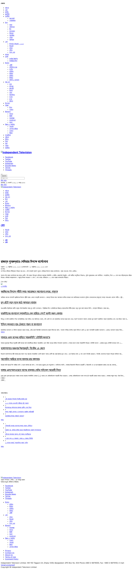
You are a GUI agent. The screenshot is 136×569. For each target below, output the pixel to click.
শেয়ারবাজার (12, 20)
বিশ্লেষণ (7, 103)
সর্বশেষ (7, 8)
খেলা (6, 42)
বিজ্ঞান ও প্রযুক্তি (10, 124)
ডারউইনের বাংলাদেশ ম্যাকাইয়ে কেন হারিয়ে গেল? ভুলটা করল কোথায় (31, 313)
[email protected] (8, 565)
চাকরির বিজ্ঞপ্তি (13, 59)
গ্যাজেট (11, 126)
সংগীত (11, 69)
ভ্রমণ (10, 122)
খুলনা (10, 93)
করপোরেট (11, 18)
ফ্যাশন (11, 114)
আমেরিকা (11, 35)
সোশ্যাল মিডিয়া (13, 129)
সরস (6, 143)
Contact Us (9, 553)
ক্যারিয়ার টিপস (13, 61)
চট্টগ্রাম (11, 86)
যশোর (10, 97)
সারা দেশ (7, 82)
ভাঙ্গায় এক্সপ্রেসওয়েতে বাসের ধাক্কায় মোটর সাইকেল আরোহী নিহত (31, 370)
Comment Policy (11, 559)
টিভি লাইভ (4, 180)
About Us (9, 555)
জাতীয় (6, 12)
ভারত (10, 25)
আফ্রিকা (11, 39)
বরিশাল (11, 101)
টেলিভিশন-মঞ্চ (13, 67)
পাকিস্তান (12, 27)
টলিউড (11, 78)
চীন (10, 29)
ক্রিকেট (11, 46)
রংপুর (10, 99)
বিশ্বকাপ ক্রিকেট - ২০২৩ (16, 44)
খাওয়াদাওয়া (12, 120)
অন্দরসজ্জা (11, 118)
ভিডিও (7, 139)
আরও (3, 378)
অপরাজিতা (8, 135)
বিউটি (10, 116)
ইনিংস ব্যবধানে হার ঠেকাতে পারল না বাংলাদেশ (21, 324)
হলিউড (11, 76)
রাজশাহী (11, 88)
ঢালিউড (11, 71)
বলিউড (11, 73)
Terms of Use (10, 557)
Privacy (8, 550)
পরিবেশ (7, 137)
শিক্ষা (6, 141)
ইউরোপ (11, 33)
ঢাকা (10, 84)
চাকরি (6, 56)
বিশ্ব (6, 23)
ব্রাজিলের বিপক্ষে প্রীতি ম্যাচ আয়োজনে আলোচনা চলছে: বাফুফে (29, 291)
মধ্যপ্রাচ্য (12, 31)
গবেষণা (11, 109)
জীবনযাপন (8, 112)
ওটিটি (10, 65)
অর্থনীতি (7, 16)
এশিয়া (11, 37)
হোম (6, 10)
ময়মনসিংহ (12, 95)
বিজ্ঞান (11, 133)
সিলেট (11, 90)
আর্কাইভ (7, 148)
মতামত (7, 54)
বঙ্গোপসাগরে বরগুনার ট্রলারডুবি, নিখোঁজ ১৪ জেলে (23, 348)
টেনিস (10, 50)
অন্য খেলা (12, 52)
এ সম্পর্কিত (4, 286)
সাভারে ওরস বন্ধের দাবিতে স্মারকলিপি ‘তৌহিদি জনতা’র (25, 337)
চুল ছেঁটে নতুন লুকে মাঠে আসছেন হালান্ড (18, 302)
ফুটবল (11, 48)
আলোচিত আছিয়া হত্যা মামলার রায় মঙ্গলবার (20, 359)
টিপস (10, 107)
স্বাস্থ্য (6, 105)
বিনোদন (7, 63)
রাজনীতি (7, 14)
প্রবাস (6, 146)
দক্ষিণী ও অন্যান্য (14, 80)
